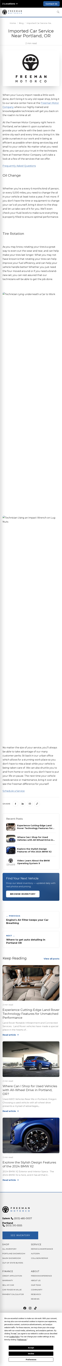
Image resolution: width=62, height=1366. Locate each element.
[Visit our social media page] (25, 1308)
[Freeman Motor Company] (12, 12)
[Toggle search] (58, 12)
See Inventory (20, 1235)
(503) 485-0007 (23, 1218)
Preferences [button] (22, 1340)
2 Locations (8, 4)
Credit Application (12, 1276)
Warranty (7, 1280)
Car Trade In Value (12, 1290)
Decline (31, 1354)
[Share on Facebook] (15, 804)
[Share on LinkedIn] (23, 804)
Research (36, 1294)
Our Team (36, 1285)
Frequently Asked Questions (19, 166)
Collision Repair (39, 1258)
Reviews (35, 1299)
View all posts (51, 958)
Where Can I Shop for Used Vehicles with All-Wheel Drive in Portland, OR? (30, 1090)
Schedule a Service (14, 791)
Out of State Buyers (12, 1263)
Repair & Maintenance (42, 1249)
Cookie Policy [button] (14, 1337)
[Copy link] (37, 804)
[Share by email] (30, 804)
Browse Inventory (22, 894)
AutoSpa (35, 1253)
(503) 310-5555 (13, 1225)
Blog (21, 23)
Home (13, 23)
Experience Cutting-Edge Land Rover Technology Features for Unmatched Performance (31, 1014)
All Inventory (9, 1249)
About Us (35, 1280)
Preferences (31, 1360)
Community (36, 1290)
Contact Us (51, 4)
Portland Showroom (13, 1253)
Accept (31, 1348)
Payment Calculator (13, 1294)
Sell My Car (8, 1285)
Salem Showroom (11, 1258)
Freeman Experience (41, 1276)
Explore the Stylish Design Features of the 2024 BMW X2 (29, 1164)
